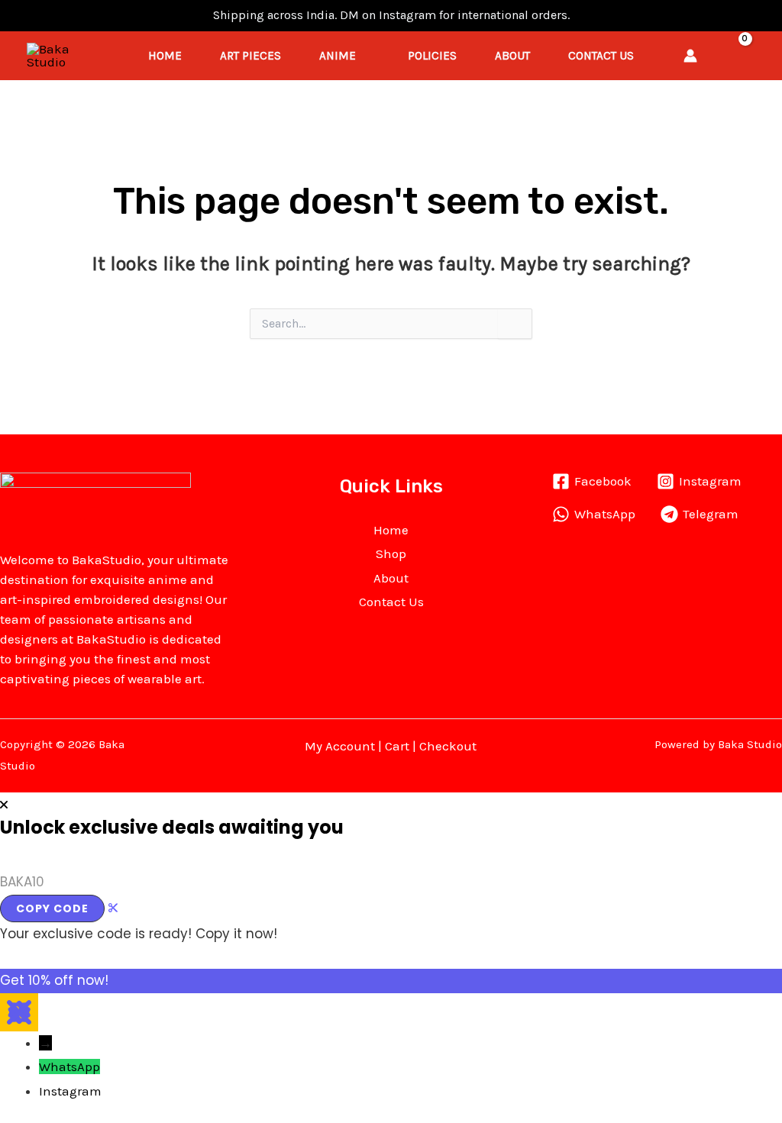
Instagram (70, 1091)
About (512, 56)
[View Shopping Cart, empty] (748, 55)
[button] (719, 56)
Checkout (448, 746)
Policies (432, 56)
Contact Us (601, 56)
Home (165, 56)
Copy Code (52, 908)
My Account (340, 746)
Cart (397, 746)
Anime (337, 56)
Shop (391, 553)
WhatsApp (69, 1066)
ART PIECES (250, 56)
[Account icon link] (690, 56)
